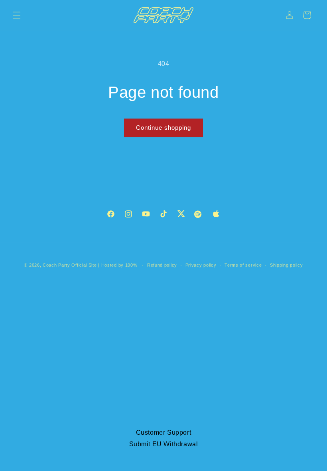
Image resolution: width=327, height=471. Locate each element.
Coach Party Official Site (70, 265)
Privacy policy (201, 265)
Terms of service (243, 265)
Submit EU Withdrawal (163, 444)
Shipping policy (286, 265)
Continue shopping (163, 127)
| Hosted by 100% (117, 265)
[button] (17, 15)
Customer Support (163, 432)
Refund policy (162, 265)
